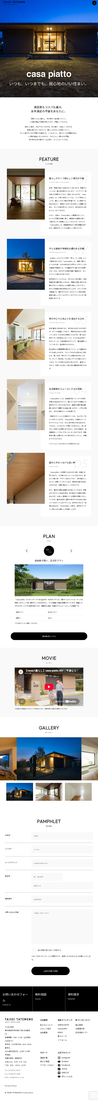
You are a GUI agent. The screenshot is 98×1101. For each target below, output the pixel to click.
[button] (27, 550)
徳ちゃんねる (67, 1076)
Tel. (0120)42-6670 (12, 1070)
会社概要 (43, 1032)
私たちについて (46, 1025)
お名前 (8, 835)
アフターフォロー (47, 1065)
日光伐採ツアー (81, 1032)
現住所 (8, 876)
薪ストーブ (62, 1036)
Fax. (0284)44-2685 (12, 1074)
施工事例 (79, 1025)
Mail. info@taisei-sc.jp (14, 1077)
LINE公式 (65, 1072)
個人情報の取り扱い (40, 956)
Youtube (65, 1061)
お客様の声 (79, 1028)
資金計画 (43, 1057)
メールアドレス (11, 862)
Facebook (66, 1065)
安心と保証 (44, 1061)
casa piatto (62, 1028)
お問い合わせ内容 (12, 912)
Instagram (66, 1058)
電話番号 (9, 898)
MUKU (60, 1032)
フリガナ (9, 849)
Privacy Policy (11, 1086)
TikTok (64, 1069)
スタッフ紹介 (45, 1028)
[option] (49, 758)
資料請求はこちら (49, 636)
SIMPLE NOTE (63, 1025)
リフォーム (62, 1040)
